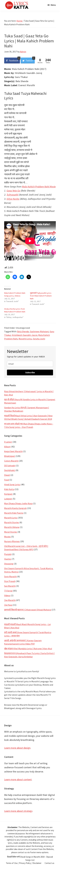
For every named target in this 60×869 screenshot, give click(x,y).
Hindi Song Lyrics (12, 484)
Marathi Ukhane (11, 527)
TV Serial (8, 590)
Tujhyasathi (12, 194)
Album (7, 446)
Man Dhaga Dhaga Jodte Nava (18, 503)
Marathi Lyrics (25, 338)
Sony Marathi (10, 576)
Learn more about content (18, 779)
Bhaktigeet (9, 456)
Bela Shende (23, 331)
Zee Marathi (10, 600)
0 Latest (8, 441)
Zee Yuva (8, 604)
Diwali (7, 475)
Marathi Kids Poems (13, 513)
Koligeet (8, 494)
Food (6, 479)
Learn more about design (17, 747)
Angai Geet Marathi (13, 451)
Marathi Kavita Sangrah (15, 508)
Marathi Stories (11, 522)
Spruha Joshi (39, 338)
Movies (7, 536)
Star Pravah (9, 581)
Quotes (7, 558)
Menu (53, 4)
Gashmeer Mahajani (39, 331)
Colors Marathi (11, 460)
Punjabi (7, 554)
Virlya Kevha (13, 198)
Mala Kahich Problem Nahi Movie (39, 186)
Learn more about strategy (18, 811)
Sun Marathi (10, 586)
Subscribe (30, 372)
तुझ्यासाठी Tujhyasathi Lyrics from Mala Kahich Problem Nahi (41, 296)
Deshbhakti (9, 470)
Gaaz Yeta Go (13, 190)
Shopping (8, 563)
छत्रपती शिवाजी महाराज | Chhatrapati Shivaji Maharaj (27, 609)
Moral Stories (10, 531)
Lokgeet (8, 498)
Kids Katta (9, 489)
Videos (7, 595)
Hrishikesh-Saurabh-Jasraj (24, 335)
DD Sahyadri (9, 465)
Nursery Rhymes (12, 541)
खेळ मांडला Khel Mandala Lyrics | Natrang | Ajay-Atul (28, 648)
